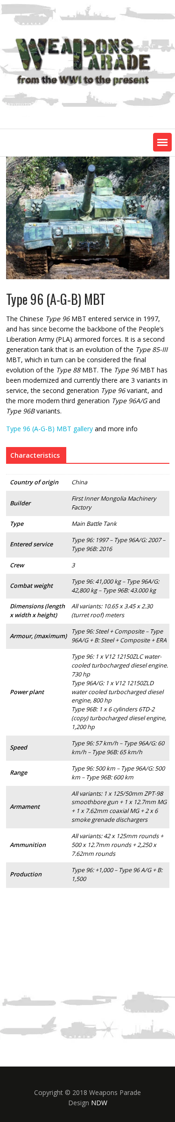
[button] (162, 142)
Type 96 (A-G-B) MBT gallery (49, 428)
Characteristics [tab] (35, 455)
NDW (99, 1102)
